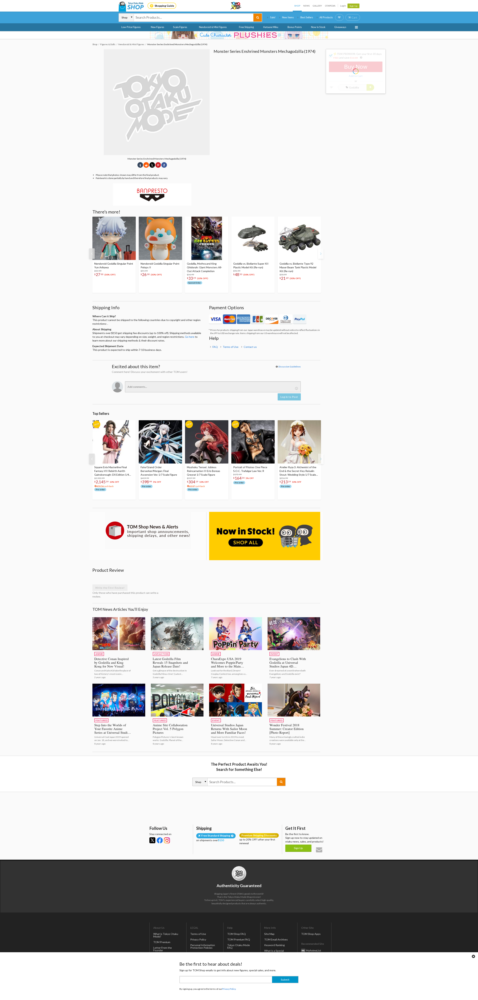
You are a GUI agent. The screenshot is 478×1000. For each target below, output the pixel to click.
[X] (152, 840)
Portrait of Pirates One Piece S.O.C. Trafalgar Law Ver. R (250, 469)
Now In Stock (318, 27)
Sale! (273, 17)
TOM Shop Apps (311, 933)
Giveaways (340, 27)
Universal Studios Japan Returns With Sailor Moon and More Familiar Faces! (229, 729)
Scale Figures (180, 27)
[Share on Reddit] (146, 165)
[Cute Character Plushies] (239, 35)
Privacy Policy (198, 939)
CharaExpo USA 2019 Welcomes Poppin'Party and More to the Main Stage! (227, 664)
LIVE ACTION (161, 654)
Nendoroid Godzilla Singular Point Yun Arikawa (113, 265)
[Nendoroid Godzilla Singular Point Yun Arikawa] (114, 238)
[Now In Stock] (264, 536)
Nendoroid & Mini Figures (213, 27)
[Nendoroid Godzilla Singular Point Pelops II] (160, 238)
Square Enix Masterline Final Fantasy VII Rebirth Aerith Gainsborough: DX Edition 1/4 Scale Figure (111, 471)
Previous (92, 253)
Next (321, 253)
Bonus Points (295, 27)
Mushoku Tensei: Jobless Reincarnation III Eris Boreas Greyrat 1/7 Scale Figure (203, 471)
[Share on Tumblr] (140, 165)
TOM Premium (161, 942)
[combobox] (193, 17)
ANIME (99, 654)
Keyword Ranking (274, 945)
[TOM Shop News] (148, 530)
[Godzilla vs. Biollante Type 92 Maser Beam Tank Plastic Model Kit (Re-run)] (299, 238)
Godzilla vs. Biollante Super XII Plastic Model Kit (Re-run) (251, 265)
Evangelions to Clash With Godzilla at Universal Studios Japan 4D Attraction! (287, 664)
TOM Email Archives (276, 939)
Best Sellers (306, 17)
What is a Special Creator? (274, 952)
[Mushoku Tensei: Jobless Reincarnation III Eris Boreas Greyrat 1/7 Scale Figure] (206, 442)
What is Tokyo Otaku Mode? (165, 935)
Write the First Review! (110, 587)
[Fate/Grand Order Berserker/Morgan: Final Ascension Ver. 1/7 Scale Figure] (160, 442)
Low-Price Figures (131, 27)
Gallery (317, 5)
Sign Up (354, 5)
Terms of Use (230, 346)
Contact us (250, 346)
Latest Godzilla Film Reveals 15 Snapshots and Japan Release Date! (170, 662)
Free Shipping (246, 27)
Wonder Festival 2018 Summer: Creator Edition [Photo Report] (286, 729)
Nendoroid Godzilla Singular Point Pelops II (160, 265)
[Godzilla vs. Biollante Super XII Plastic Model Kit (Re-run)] (253, 238)
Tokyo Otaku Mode (236, 6)
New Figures (157, 27)
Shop (297, 5)
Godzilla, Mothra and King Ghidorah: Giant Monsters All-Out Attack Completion (204, 267)
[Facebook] (160, 840)
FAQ (215, 346)
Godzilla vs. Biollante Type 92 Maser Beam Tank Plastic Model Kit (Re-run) (298, 267)
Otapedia (330, 5)
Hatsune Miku (270, 27)
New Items (288, 17)
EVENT (274, 654)
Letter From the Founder (162, 949)
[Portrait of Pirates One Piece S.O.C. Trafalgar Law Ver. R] (253, 442)
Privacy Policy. (229, 988)
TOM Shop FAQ (236, 933)
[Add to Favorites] (131, 220)
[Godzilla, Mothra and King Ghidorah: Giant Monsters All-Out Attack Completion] (206, 238)
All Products (326, 17)
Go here (189, 336)
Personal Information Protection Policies (202, 946)
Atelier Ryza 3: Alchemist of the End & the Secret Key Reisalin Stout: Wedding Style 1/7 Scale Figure (298, 471)
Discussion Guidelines (289, 366)
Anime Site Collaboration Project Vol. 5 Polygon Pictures (170, 729)
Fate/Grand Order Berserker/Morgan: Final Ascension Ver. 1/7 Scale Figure (159, 471)
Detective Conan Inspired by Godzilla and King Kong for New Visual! (111, 662)
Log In (343, 5)
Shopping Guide (164, 5)
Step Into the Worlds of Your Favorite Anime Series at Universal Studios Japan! (112, 730)
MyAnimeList (313, 950)
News (306, 5)
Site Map (269, 933)
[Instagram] (167, 840)
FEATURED (101, 720)
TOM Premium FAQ (238, 939)
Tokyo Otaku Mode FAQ (238, 946)
